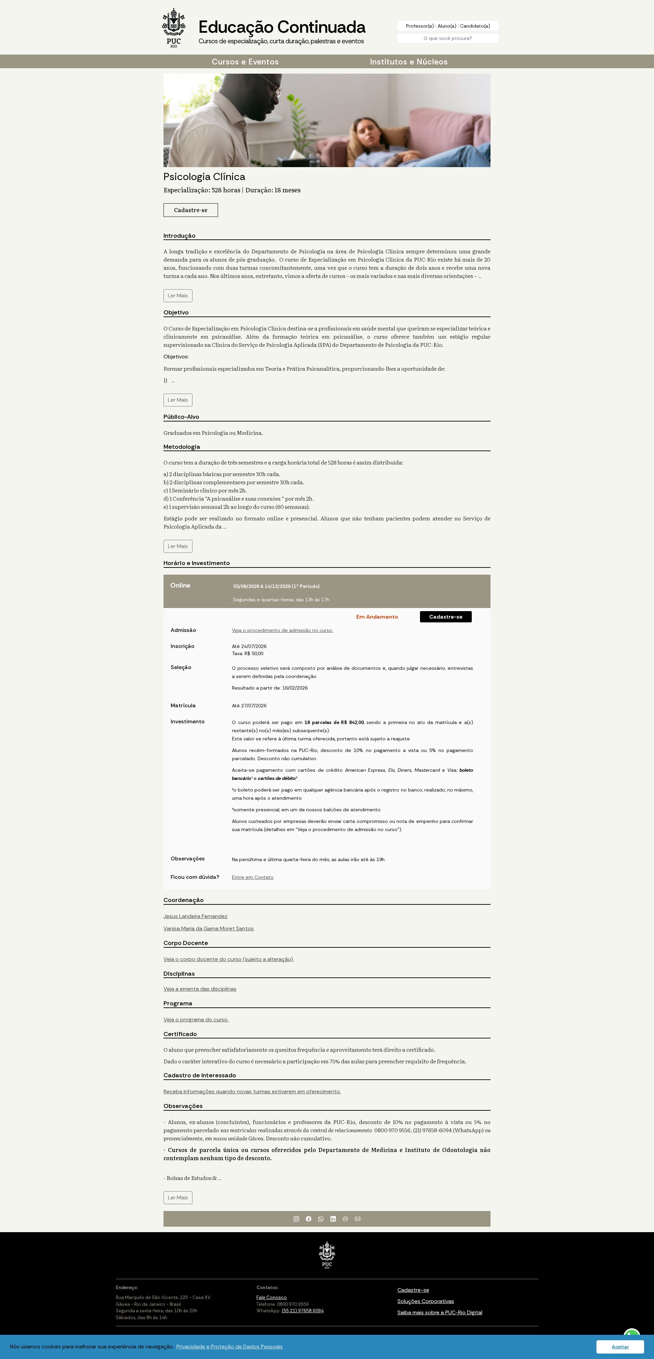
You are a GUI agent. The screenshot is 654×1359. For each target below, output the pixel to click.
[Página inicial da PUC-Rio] (173, 28)
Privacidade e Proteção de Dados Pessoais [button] (229, 1346)
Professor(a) (420, 26)
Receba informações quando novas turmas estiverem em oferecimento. (252, 1091)
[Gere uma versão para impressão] (345, 1218)
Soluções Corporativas (426, 1301)
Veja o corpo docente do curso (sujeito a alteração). (229, 959)
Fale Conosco (271, 1297)
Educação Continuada (282, 30)
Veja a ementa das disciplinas (200, 988)
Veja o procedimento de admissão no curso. (282, 630)
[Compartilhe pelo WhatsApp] (321, 1218)
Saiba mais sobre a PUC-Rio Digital (440, 1312)
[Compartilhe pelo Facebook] (308, 1218)
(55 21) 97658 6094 (303, 1311)
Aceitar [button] (620, 1347)
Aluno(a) (448, 26)
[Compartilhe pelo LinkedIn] (333, 1218)
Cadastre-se (446, 616)
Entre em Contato (253, 877)
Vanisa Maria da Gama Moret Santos (209, 928)
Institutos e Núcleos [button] (409, 62)
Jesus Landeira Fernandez (196, 916)
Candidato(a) (475, 26)
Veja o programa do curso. (196, 1019)
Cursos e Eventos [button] (245, 62)
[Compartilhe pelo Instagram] (296, 1218)
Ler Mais (178, 295)
